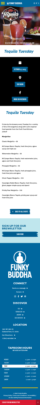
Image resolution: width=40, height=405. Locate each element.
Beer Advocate (19, 318)
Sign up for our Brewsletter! (11, 402)
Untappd (19, 315)
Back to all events (21, 211)
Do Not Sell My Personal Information (20, 397)
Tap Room (20, 84)
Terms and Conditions (20, 395)
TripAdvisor (18, 312)
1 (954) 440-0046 (8, 338)
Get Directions (7, 335)
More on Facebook (20, 99)
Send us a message (19, 288)
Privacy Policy (7, 395)
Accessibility (31, 395)
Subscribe (20, 234)
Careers (19, 292)
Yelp (19, 309)
